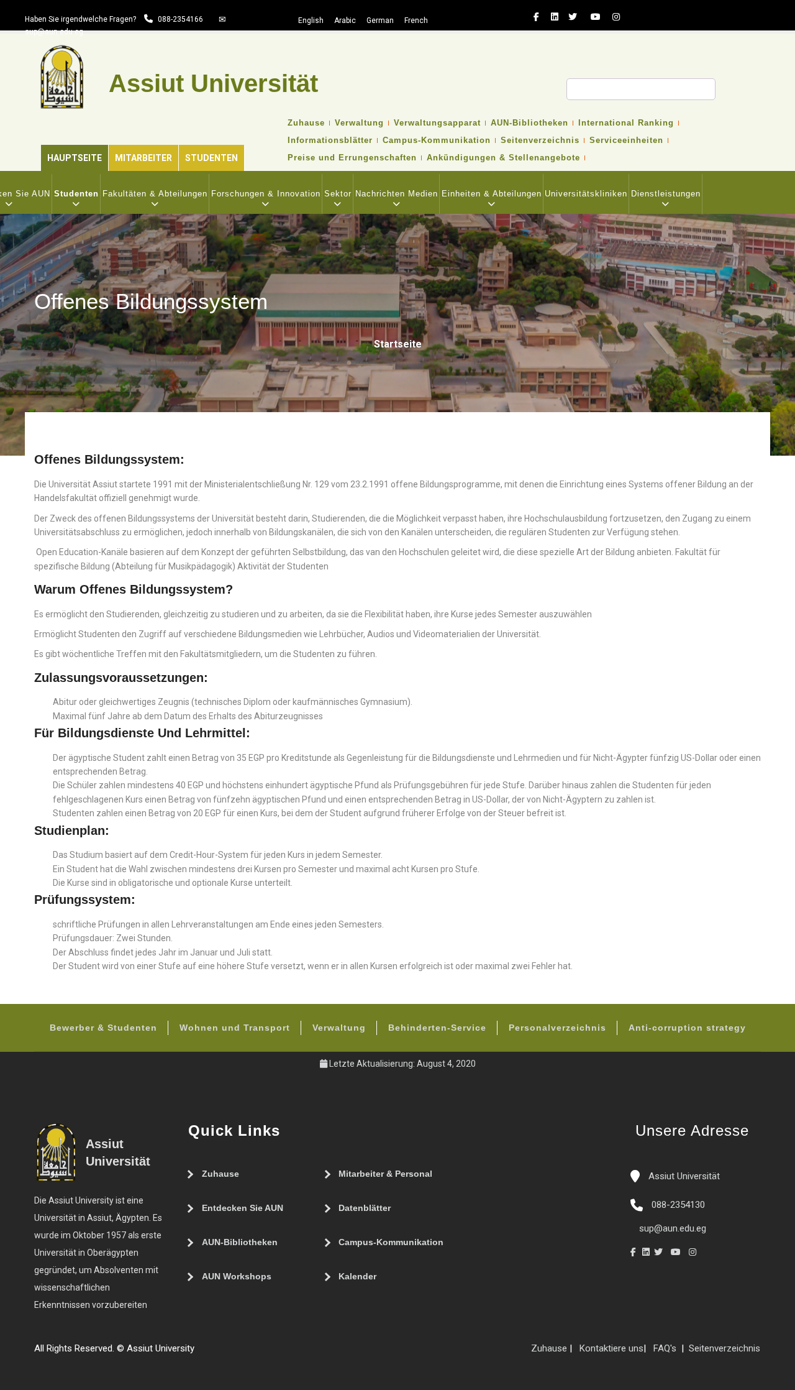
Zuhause (306, 123)
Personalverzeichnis (557, 1028)
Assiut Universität (683, 1176)
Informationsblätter (330, 140)
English (311, 20)
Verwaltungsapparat (437, 123)
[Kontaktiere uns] (225, 1353)
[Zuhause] (238, 1353)
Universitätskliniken (586, 193)
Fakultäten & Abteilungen (154, 193)
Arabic (345, 20)
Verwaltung (359, 123)
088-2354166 (180, 19)
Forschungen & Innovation (265, 193)
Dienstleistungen (666, 193)
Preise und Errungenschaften (352, 158)
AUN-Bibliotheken (529, 123)
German (380, 20)
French (416, 20)
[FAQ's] (213, 1353)
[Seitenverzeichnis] (200, 1353)
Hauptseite (74, 158)
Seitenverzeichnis (540, 140)
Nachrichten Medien (396, 193)
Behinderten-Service (437, 1028)
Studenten (211, 158)
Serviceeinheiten (626, 140)
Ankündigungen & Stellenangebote (503, 158)
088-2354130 (678, 1204)
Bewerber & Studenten (103, 1028)
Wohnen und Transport (234, 1028)
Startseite (398, 344)
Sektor (338, 193)
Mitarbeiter (143, 158)
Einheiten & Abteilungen (492, 193)
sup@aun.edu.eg (54, 31)
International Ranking (626, 123)
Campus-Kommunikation (437, 140)
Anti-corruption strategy (687, 1028)
